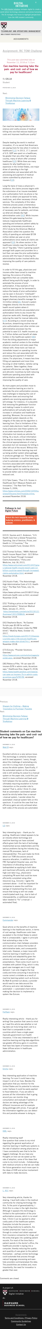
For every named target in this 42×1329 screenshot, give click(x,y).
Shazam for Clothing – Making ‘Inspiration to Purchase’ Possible (17, 707)
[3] (12, 180)
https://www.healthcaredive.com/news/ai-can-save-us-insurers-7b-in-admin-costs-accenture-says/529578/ (20, 674)
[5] (13, 242)
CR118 (8, 78)
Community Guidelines (21, 1321)
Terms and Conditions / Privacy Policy (21, 1318)
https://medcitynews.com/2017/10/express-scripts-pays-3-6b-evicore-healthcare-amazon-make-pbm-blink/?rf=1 (21, 639)
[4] (22, 215)
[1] (14, 150)
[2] (14, 161)
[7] (4, 320)
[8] (33, 337)
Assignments (21, 39)
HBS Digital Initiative (12, 9)
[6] (19, 302)
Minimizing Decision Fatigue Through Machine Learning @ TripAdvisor (18, 100)
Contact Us (21, 1324)
